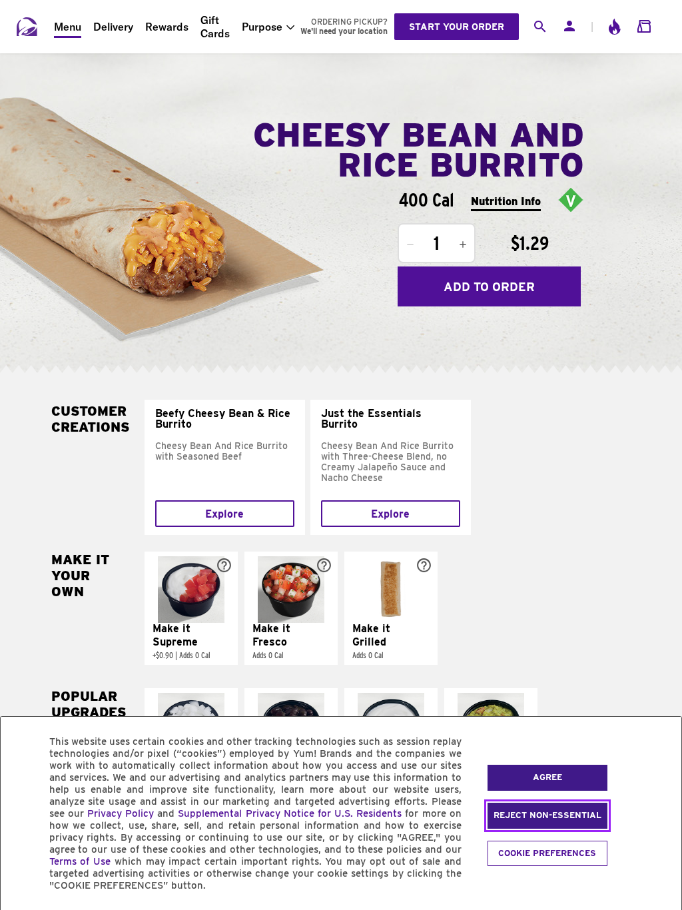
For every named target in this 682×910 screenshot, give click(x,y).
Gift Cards (215, 26)
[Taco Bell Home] (27, 26)
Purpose (262, 26)
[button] (191, 608)
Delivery (113, 26)
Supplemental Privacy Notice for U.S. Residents (290, 813)
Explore (224, 514)
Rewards (166, 26)
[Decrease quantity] (410, 244)
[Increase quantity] (463, 244)
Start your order (456, 26)
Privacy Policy (120, 813)
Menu (67, 26)
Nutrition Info (506, 201)
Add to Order (489, 287)
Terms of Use (80, 861)
